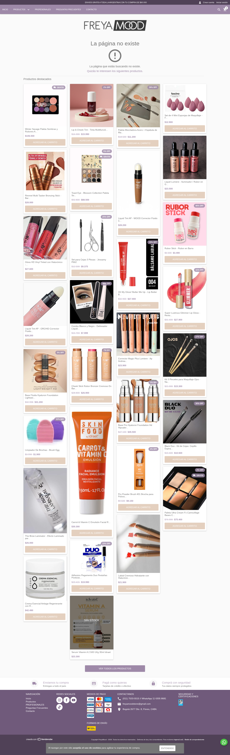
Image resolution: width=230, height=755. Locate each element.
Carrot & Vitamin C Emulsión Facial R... (91, 522)
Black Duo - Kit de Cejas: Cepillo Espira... (181, 447)
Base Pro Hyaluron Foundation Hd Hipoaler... (135, 426)
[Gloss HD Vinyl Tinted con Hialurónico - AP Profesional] (45, 238)
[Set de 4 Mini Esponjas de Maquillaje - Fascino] (185, 98)
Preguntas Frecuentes (68, 9)
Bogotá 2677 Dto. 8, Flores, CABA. (140, 709)
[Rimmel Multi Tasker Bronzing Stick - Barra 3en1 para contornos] (45, 171)
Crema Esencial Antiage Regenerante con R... (43, 604)
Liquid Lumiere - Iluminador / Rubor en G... (184, 183)
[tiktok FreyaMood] (59, 707)
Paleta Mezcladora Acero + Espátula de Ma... (137, 131)
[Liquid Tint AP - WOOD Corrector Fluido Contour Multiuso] (138, 183)
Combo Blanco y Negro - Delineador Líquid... (89, 327)
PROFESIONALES (43, 9)
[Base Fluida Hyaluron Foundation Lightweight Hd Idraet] (45, 371)
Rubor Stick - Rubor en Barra (179, 248)
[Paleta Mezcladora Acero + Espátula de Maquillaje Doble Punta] (138, 105)
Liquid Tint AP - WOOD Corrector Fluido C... (137, 219)
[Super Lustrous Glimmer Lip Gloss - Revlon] (185, 288)
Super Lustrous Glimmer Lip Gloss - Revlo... (182, 314)
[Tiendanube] (39, 740)
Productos (19, 9)
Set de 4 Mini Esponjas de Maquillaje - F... (183, 116)
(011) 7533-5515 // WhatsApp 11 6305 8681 (144, 698)
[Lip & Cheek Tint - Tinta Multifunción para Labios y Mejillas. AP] (91, 105)
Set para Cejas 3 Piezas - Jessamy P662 (89, 261)
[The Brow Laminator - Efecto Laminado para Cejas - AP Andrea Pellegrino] (45, 500)
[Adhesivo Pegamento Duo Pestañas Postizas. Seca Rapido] (91, 556)
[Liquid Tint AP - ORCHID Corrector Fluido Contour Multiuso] (45, 304)
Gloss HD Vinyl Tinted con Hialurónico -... (43, 263)
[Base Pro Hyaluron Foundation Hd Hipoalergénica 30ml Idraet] (138, 401)
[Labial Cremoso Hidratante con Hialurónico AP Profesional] (138, 544)
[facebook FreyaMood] (66, 700)
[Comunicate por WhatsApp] (224, 742)
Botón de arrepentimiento (194, 739)
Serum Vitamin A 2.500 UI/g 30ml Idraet (91, 652)
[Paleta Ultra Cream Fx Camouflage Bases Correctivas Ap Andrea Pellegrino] (185, 488)
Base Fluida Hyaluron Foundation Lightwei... (41, 396)
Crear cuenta (208, 2)
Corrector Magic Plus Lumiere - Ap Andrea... (135, 359)
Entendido (167, 748)
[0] (225, 11)
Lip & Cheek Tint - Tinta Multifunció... (90, 130)
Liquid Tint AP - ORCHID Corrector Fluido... (42, 330)
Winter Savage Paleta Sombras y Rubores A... (41, 130)
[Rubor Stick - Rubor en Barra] (185, 224)
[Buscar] (219, 9)
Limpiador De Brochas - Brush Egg (42, 450)
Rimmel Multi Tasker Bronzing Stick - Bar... (43, 196)
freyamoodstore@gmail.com (137, 704)
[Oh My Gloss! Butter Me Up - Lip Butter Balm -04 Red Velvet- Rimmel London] (138, 264)
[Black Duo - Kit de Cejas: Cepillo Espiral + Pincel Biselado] (185, 422)
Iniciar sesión (222, 2)
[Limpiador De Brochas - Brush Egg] (45, 431)
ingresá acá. (179, 739)
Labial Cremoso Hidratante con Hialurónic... (133, 576)
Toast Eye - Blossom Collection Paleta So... (90, 194)
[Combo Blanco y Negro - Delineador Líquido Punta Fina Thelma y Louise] (91, 302)
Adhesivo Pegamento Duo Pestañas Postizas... (89, 576)
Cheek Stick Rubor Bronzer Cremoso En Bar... (91, 387)
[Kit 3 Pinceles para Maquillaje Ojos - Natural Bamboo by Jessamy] (185, 355)
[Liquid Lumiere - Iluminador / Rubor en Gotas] (185, 157)
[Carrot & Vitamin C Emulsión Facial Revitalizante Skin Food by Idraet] (91, 463)
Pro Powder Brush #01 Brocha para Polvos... (135, 495)
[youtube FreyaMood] (73, 700)
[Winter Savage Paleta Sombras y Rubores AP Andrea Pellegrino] (45, 105)
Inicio (5, 9)
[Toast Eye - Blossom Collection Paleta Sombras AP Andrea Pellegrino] (91, 169)
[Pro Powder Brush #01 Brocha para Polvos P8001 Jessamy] (138, 468)
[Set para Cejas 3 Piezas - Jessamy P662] (91, 235)
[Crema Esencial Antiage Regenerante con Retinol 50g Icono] (45, 578)
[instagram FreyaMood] (59, 700)
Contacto (91, 9)
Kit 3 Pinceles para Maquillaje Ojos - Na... (182, 380)
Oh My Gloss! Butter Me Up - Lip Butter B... (137, 293)
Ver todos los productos (115, 668)
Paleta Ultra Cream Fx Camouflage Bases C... (182, 514)
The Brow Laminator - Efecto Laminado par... (44, 537)
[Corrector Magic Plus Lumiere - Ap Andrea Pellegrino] (138, 334)
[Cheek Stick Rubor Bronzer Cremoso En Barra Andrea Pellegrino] (91, 365)
